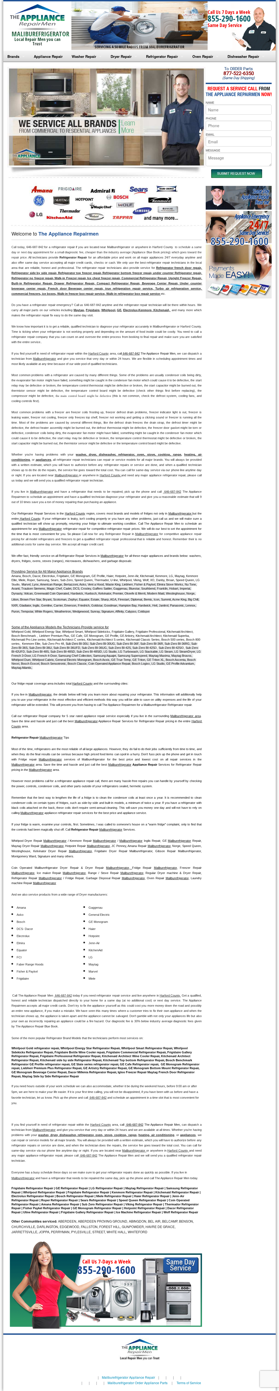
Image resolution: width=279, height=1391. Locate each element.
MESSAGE (213, 150)
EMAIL (210, 134)
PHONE (211, 118)
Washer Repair (84, 56)
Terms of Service (189, 1382)
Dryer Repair (121, 56)
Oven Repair (202, 56)
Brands (13, 56)
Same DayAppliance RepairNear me (255, 197)
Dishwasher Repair (243, 56)
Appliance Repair (48, 56)
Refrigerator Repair (162, 56)
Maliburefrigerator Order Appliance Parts (138, 1382)
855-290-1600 (229, 18)
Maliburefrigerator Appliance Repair (128, 1377)
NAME (210, 102)
